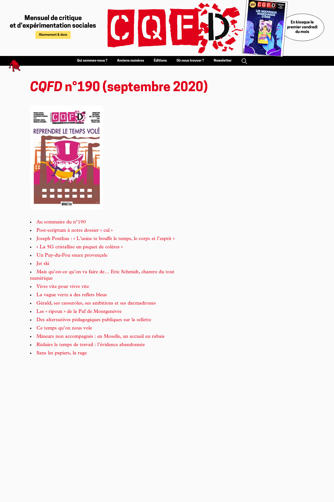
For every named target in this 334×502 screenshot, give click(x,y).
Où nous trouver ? (190, 61)
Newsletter (223, 61)
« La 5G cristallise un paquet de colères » (79, 247)
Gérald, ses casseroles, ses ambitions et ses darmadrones (96, 303)
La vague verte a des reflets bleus (71, 295)
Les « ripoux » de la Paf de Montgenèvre (79, 311)
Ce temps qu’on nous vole (64, 328)
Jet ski (42, 264)
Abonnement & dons (53, 34)
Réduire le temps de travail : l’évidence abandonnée (90, 345)
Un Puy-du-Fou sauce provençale (71, 255)
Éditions (160, 61)
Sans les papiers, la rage (61, 353)
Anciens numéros (130, 61)
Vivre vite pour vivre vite (62, 286)
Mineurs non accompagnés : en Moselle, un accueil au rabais (100, 336)
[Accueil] (169, 28)
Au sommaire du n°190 (61, 222)
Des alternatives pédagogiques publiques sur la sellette (93, 320)
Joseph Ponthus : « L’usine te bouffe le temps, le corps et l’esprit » (105, 239)
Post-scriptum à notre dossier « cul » (74, 230)
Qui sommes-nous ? (92, 61)
